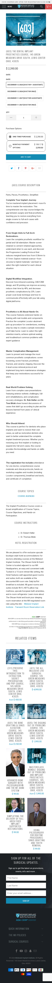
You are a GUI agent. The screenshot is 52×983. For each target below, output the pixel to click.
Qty (7, 112)
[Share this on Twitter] (12, 168)
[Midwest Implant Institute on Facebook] (17, 951)
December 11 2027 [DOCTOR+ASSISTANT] (24, 98)
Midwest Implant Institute (25, 958)
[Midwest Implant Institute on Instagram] (26, 951)
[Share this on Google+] (32, 168)
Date (8, 75)
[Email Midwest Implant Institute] (35, 951)
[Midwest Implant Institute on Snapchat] (31, 951)
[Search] (41, 6)
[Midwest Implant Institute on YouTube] (21, 951)
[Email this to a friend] (39, 168)
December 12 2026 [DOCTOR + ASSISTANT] (25, 85)
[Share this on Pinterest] (25, 168)
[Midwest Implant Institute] (26, 6)
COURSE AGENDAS (26, 496)
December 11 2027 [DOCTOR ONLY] (21, 105)
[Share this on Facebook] (18, 168)
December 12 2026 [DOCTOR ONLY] (21, 91)
